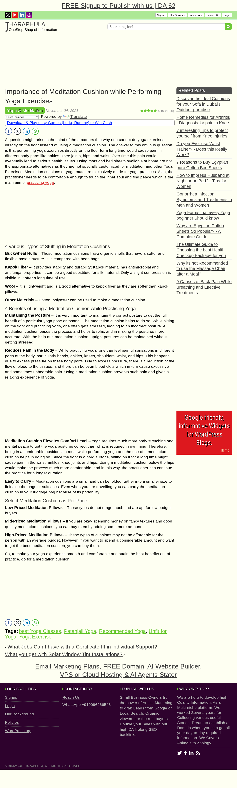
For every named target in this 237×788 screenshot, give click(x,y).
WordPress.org (18, 731)
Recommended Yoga (122, 631)
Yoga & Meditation (25, 110)
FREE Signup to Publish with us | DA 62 (118, 5)
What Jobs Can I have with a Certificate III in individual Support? (82, 647)
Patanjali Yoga (80, 631)
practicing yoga (40, 182)
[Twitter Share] (17, 131)
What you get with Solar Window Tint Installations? (64, 654)
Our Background (19, 714)
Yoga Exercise (35, 637)
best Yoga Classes (40, 631)
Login (227, 15)
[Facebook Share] (8, 131)
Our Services (177, 15)
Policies (12, 722)
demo (225, 450)
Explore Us (212, 15)
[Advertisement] (116, 61)
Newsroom (195, 15)
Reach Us (71, 697)
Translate (78, 116)
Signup (161, 15)
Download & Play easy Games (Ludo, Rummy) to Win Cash (59, 122)
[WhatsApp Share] (35, 131)
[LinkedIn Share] (26, 131)
